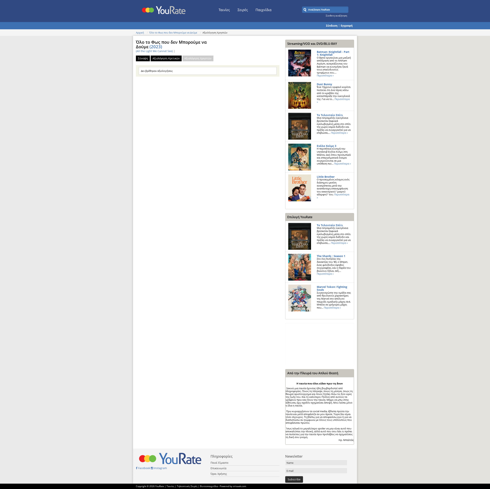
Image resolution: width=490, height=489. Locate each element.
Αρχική (140, 32)
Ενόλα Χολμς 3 (326, 145)
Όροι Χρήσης (219, 474)
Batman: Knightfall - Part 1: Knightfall (333, 53)
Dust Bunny (324, 84)
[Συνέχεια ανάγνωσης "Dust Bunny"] (299, 95)
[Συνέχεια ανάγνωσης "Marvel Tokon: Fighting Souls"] (299, 298)
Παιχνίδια (263, 9)
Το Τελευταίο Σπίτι (330, 115)
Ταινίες (224, 9)
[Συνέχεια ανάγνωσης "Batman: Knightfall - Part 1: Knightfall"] (299, 63)
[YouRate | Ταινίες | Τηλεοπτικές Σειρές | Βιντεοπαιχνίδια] (164, 9)
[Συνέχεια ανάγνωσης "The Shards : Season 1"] (299, 267)
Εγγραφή (347, 25)
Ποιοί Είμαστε (220, 462)
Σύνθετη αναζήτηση (336, 15)
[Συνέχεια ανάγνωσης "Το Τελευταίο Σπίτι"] (299, 126)
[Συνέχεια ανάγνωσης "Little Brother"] (299, 187)
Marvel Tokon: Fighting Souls (332, 288)
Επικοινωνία (218, 468)
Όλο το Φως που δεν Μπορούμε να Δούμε (173, 32)
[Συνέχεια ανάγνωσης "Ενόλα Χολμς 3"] (299, 157)
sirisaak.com (239, 486)
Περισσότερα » (325, 75)
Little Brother (326, 176)
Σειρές (243, 9)
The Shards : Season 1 (331, 256)
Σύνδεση (331, 25)
